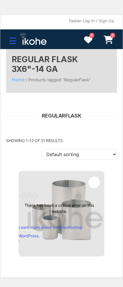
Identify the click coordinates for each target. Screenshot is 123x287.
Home (18, 79)
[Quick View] (94, 182)
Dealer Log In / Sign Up (91, 20)
